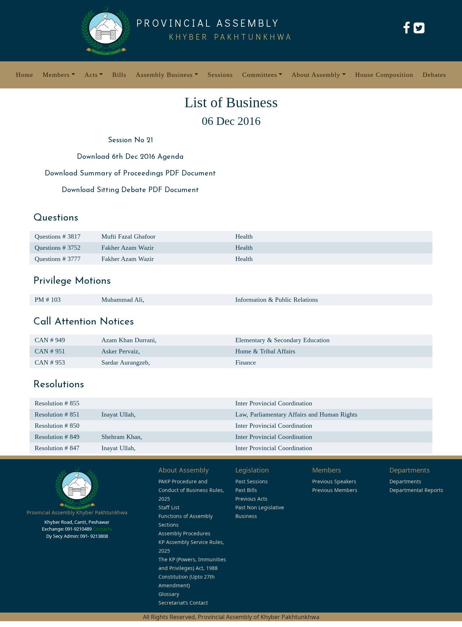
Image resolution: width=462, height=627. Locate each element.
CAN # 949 (50, 340)
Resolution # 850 (57, 425)
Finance (245, 362)
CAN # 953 (50, 362)
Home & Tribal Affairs (265, 351)
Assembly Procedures (184, 533)
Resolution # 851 (57, 414)
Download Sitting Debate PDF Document (130, 190)
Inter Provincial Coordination (273, 403)
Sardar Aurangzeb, (125, 362)
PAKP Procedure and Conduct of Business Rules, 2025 (191, 490)
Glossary (168, 594)
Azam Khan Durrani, (129, 340)
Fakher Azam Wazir (127, 247)
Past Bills (246, 490)
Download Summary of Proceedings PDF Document (130, 173)
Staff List (168, 507)
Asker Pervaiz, (120, 351)
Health (244, 236)
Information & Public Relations (276, 299)
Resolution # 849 (57, 436)
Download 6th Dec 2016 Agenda (130, 157)
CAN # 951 (50, 351)
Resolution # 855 (57, 403)
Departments (405, 481)
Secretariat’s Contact (183, 602)
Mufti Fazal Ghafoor (128, 236)
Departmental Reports (416, 490)
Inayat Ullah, (118, 414)
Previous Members (334, 490)
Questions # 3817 (57, 236)
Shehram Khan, (121, 436)
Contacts (102, 529)
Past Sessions (251, 481)
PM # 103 (48, 299)
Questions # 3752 (57, 247)
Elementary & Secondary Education (282, 340)
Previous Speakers (334, 481)
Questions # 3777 (57, 258)
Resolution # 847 (57, 448)
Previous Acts (251, 498)
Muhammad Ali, (122, 299)
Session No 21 (130, 140)
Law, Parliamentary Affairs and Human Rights (296, 414)
